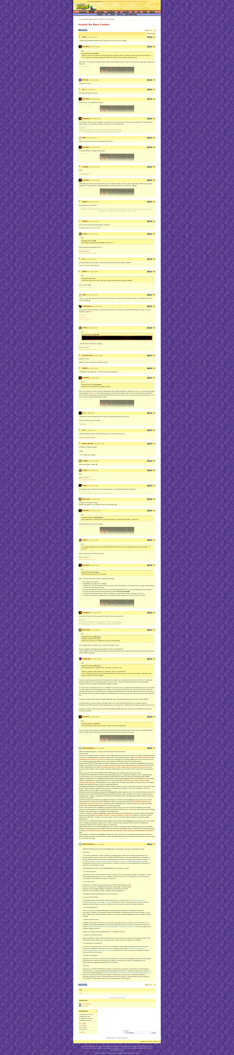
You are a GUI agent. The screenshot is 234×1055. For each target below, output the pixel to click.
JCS (119, 12)
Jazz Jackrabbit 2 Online (117, 6)
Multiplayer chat (135, 1)
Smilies (80, 1025)
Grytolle (85, 167)
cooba (84, 234)
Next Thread (121, 997)
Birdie (84, 271)
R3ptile (85, 221)
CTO (113, 70)
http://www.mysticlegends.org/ (87, 253)
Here (139, 391)
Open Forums (102, 19)
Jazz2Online (150, 1041)
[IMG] (80, 1027)
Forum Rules (82, 1032)
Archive (155, 1041)
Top (159, 1041)
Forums (92, 12)
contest (80, 993)
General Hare (87, 355)
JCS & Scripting (110, 19)
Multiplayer (111, 12)
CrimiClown (86, 306)
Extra (109, 70)
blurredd (85, 46)
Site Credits (98, 1046)
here (93, 393)
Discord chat (145, 1)
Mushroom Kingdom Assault (87, 437)
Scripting (116, 74)
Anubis (85, 461)
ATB (109, 74)
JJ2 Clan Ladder (127, 1)
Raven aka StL (87, 443)
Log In (145, 12)
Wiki (133, 12)
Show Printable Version (86, 1003)
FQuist (84, 202)
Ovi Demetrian (108, 1053)
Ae (83, 89)
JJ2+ (140, 1)
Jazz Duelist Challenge (118, 1)
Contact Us (143, 1041)
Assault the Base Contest (93, 24)
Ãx (83, 413)
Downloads (83, 12)
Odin (84, 37)
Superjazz (86, 118)
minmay (85, 80)
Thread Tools (151, 33)
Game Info (100, 12)
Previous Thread (114, 997)
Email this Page (84, 1005)
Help (139, 12)
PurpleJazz (86, 659)
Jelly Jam (86, 499)
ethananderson (88, 748)
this (109, 225)
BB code (81, 1023)
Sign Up (152, 12)
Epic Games (85, 1048)
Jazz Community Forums (107, 1)
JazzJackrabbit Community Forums (89, 19)
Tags (80, 990)
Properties (117, 72)
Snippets (126, 12)
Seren (84, 485)
